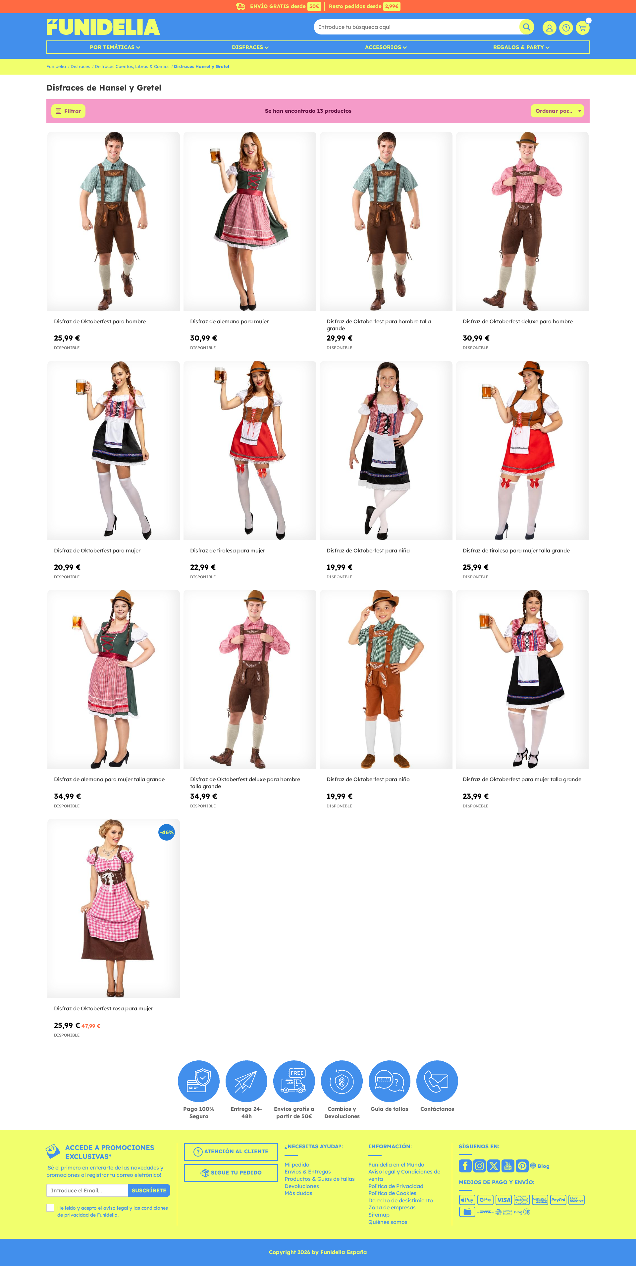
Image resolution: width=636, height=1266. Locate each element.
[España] (465, 1166)
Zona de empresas (392, 1207)
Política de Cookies (392, 1193)
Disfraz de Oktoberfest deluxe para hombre (518, 321)
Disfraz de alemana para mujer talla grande (109, 779)
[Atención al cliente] (566, 28)
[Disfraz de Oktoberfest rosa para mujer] (113, 908)
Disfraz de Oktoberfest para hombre (100, 321)
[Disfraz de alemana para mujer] (250, 221)
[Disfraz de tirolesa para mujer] (250, 450)
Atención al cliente (235, 1151)
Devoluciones (302, 1186)
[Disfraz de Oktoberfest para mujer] (113, 450)
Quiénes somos (387, 1222)
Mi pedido (297, 1164)
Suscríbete (149, 1190)
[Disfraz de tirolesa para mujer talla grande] (522, 450)
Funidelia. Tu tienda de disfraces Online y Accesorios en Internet (103, 27)
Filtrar (72, 111)
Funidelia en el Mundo (396, 1164)
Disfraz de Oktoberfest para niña (368, 550)
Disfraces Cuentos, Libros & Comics (132, 66)
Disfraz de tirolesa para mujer (227, 550)
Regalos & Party (518, 47)
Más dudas (298, 1193)
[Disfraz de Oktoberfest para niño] (386, 679)
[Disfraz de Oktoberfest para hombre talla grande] (386, 221)
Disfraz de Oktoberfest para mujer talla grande (522, 779)
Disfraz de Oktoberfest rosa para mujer (103, 1008)
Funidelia (56, 66)
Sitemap (379, 1214)
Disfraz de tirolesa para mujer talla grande (516, 550)
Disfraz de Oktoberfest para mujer (97, 550)
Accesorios (383, 47)
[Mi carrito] (583, 28)
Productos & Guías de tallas (320, 1178)
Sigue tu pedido (235, 1173)
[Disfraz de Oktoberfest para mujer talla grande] (522, 679)
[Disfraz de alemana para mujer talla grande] (113, 679)
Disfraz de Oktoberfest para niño (368, 779)
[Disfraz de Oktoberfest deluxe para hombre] (522, 221)
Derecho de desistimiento (400, 1200)
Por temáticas (112, 47)
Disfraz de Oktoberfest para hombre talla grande (379, 325)
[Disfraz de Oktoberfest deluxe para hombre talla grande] (250, 679)
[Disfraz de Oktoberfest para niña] (386, 450)
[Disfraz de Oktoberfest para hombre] (113, 221)
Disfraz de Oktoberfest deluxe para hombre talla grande (245, 783)
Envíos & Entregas (308, 1171)
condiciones (154, 1208)
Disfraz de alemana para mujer (229, 321)
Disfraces (247, 47)
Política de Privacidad (395, 1186)
